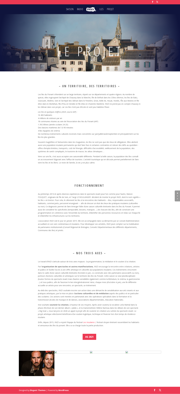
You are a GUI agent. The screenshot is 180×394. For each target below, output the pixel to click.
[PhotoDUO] (36, 375)
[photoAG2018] (108, 352)
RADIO (80, 9)
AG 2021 (89, 337)
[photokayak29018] (72, 352)
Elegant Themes (38, 390)
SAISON (70, 9)
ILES (101, 9)
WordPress (63, 390)
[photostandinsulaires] (143, 352)
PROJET (110, 9)
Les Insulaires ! (89, 322)
